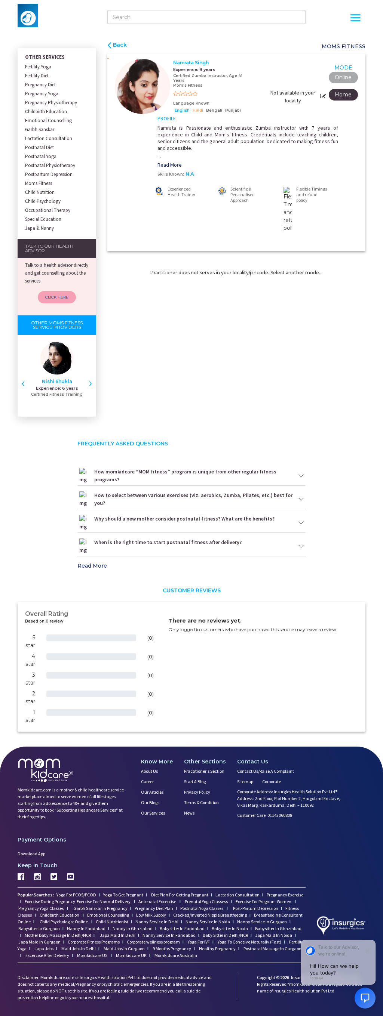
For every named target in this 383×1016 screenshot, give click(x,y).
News (189, 813)
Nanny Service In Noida (208, 921)
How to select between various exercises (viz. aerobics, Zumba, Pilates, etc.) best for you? (193, 499)
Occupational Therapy (47, 210)
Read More (169, 164)
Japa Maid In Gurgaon (39, 942)
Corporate (271, 781)
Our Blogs (150, 802)
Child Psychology (43, 201)
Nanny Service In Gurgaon (262, 921)
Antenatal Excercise (157, 901)
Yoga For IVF (198, 942)
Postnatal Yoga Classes (202, 908)
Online (343, 77)
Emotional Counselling (48, 120)
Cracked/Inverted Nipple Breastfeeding (210, 915)
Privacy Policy (197, 792)
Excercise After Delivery (47, 955)
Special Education (43, 219)
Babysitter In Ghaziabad (278, 928)
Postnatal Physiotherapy (50, 165)
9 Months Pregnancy (171, 948)
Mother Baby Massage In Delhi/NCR (58, 935)
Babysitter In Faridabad (182, 928)
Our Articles (152, 792)
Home (343, 94)
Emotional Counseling (108, 915)
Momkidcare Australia (175, 955)
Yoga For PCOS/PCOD (76, 895)
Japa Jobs (43, 948)
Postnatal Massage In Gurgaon (272, 948)
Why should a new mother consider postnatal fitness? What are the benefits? (184, 518)
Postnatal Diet (39, 147)
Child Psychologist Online (64, 921)
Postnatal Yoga (40, 156)
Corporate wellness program (153, 942)
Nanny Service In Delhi (156, 921)
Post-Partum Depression (255, 908)
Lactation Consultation (48, 138)
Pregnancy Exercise (285, 895)
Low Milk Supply (151, 915)
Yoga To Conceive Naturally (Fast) (249, 942)
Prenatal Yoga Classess (206, 901)
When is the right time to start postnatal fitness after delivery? (168, 542)
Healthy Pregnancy (217, 948)
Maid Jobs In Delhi (78, 948)
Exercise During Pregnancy (50, 901)
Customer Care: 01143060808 (264, 815)
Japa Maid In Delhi (117, 935)
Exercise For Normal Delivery (104, 901)
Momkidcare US (92, 955)
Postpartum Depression (49, 174)
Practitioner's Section (204, 771)
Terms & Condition (201, 802)
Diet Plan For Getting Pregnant (179, 895)
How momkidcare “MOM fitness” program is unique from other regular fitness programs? (185, 475)
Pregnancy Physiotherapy (51, 102)
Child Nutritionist (112, 921)
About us (149, 771)
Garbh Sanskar (39, 129)
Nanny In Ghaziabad (133, 928)
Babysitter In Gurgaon (39, 928)
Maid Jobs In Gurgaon (124, 948)
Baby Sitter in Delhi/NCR (225, 935)
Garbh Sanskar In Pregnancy (100, 908)
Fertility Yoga (38, 67)
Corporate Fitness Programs (94, 942)
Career (147, 781)
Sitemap (245, 781)
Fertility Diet (37, 75)
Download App (31, 853)
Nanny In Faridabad (86, 928)
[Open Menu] (355, 19)
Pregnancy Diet (40, 84)
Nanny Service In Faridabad (169, 935)
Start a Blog (195, 781)
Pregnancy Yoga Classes (41, 908)
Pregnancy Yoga (41, 93)
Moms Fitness (38, 183)
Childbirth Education (46, 111)
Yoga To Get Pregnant (123, 895)
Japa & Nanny (39, 228)
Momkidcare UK (131, 955)
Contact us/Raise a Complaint (265, 771)
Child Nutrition (40, 192)
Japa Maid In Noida (273, 935)
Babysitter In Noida (230, 928)
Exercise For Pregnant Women (264, 901)
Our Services (153, 813)
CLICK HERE (56, 297)
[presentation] (23, 383)
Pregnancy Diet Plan (154, 908)
